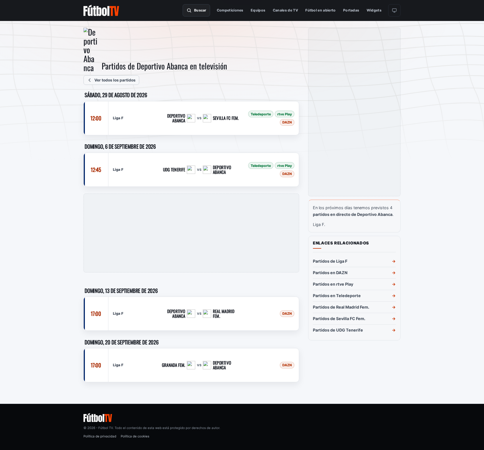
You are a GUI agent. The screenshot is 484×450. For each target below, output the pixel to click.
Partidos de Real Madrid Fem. (341, 307)
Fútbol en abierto (320, 10)
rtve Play (284, 114)
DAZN (287, 122)
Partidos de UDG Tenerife (338, 330)
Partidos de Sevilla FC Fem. (339, 318)
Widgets (374, 10)
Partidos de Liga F (330, 261)
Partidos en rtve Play (333, 284)
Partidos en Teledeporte (337, 295)
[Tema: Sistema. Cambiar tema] (394, 10)
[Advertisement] (191, 233)
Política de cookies (135, 436)
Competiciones (230, 10)
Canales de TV (285, 10)
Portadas (351, 10)
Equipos (258, 10)
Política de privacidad (99, 436)
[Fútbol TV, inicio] (101, 10)
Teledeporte (261, 114)
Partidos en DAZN (330, 272)
